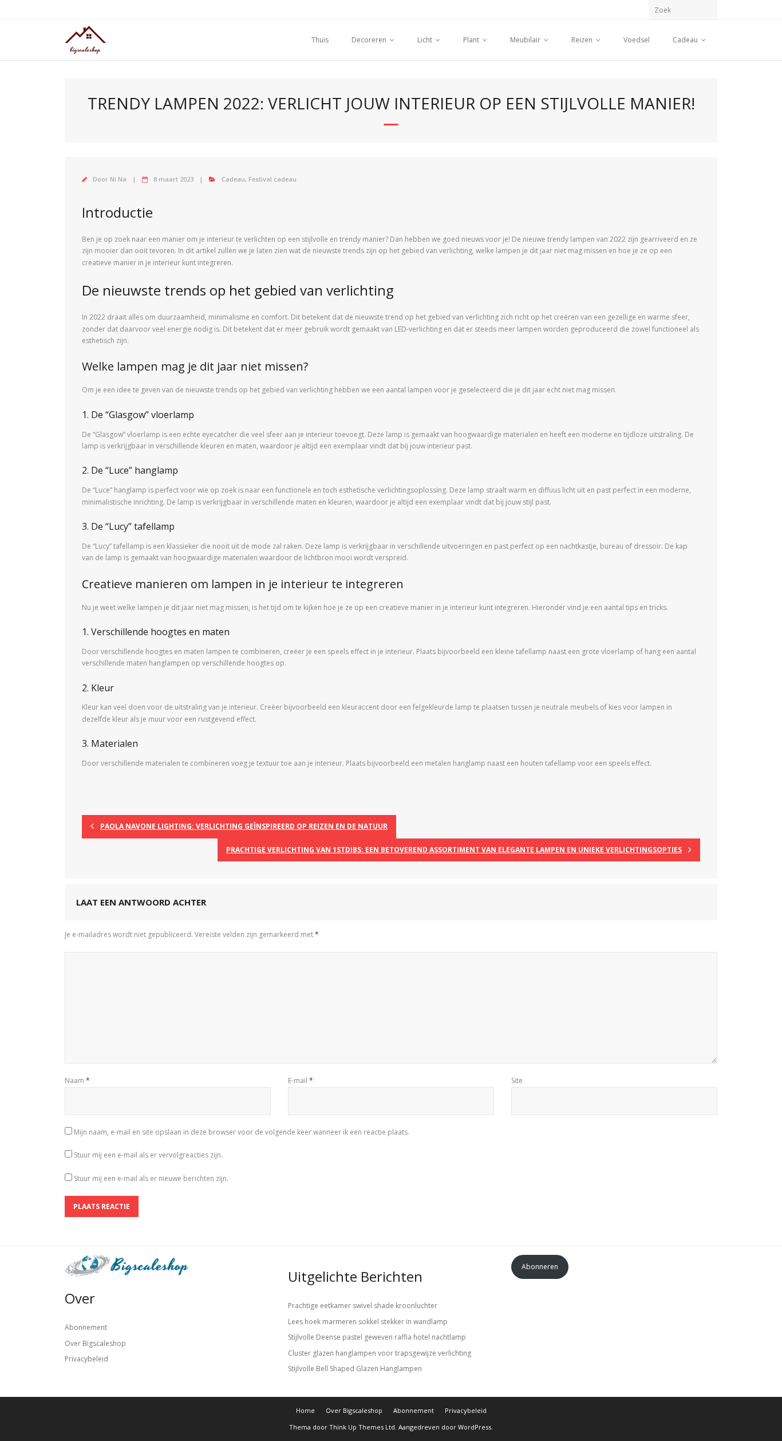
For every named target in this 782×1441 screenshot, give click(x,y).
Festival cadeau (272, 179)
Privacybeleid (86, 1359)
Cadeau (685, 40)
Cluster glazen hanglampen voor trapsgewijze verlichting (379, 1353)
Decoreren (368, 40)
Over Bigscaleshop (95, 1343)
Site (517, 1080)
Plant (471, 40)
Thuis (320, 40)
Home (305, 1410)
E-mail (300, 1080)
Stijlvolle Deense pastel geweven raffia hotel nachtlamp (377, 1337)
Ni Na (118, 179)
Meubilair (525, 40)
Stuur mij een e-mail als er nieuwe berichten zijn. (151, 1178)
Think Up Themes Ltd (362, 1427)
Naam (77, 1080)
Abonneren (540, 1266)
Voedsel (636, 40)
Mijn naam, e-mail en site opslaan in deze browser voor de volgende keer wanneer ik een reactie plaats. (241, 1132)
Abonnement (86, 1327)
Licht (424, 40)
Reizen (582, 40)
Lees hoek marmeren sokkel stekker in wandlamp (368, 1321)
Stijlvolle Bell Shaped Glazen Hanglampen (355, 1368)
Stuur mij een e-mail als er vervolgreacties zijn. (148, 1155)
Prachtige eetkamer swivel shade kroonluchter (362, 1305)
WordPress (474, 1427)
